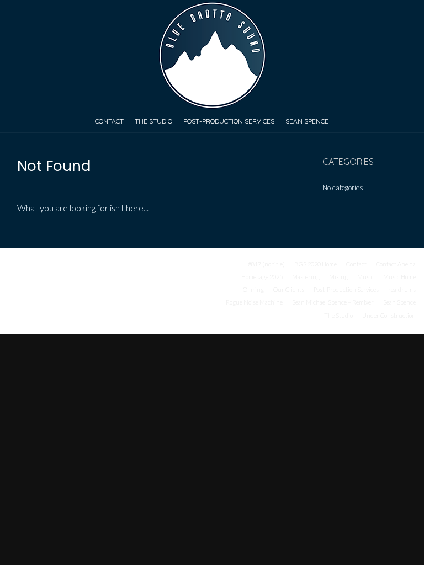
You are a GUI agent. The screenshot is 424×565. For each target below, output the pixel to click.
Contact (109, 121)
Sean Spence (306, 121)
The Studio (153, 121)
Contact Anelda (396, 264)
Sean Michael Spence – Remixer (333, 302)
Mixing (338, 276)
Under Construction (389, 315)
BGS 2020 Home (315, 264)
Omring (253, 289)
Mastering (306, 276)
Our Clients (288, 289)
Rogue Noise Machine (254, 302)
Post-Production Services (228, 121)
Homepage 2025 (262, 276)
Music (365, 276)
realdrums (402, 289)
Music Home (399, 276)
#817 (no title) (266, 264)
